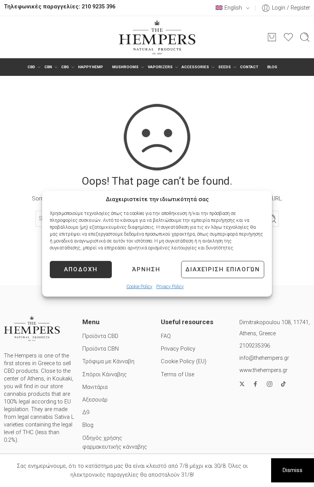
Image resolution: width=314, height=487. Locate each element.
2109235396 (254, 346)
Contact (249, 67)
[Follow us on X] (242, 384)
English (233, 8)
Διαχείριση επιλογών (222, 269)
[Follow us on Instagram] (269, 383)
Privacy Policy (170, 286)
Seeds (224, 67)
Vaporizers (160, 67)
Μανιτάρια (95, 387)
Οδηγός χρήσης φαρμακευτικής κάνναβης (114, 442)
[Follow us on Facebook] (255, 384)
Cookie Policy (139, 286)
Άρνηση (146, 269)
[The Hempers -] (157, 37)
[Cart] (272, 37)
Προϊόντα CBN (100, 349)
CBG (65, 67)
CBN (48, 67)
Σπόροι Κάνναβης (104, 374)
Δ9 (85, 412)
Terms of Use (177, 374)
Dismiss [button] (293, 470)
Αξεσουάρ (95, 400)
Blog (272, 67)
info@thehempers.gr (264, 358)
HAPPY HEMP (90, 67)
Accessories (195, 67)
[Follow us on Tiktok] (283, 384)
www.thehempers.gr (263, 370)
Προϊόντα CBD (100, 336)
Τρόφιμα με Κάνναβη (108, 361)
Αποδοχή (81, 269)
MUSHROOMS (125, 67)
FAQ (166, 336)
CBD (31, 67)
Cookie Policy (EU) (183, 361)
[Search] (304, 37)
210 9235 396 (98, 6)
